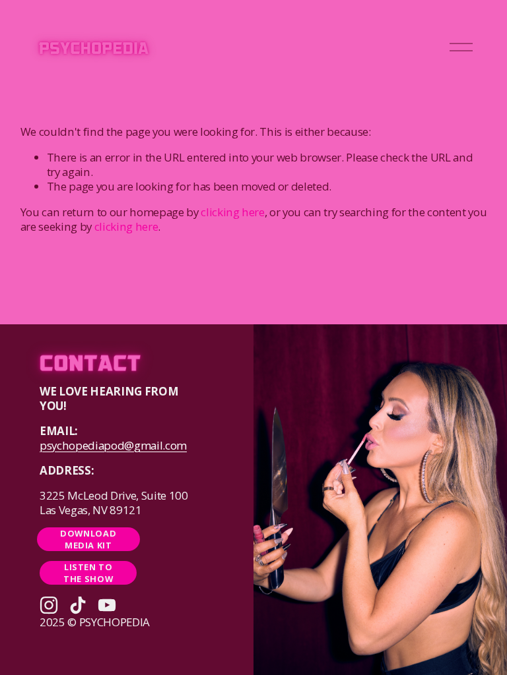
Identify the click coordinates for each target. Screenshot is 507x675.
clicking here (233, 212)
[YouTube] (107, 605)
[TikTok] (78, 605)
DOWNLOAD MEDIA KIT (88, 539)
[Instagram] (49, 605)
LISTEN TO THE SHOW (88, 573)
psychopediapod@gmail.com (113, 445)
